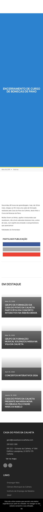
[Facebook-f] (5, 465)
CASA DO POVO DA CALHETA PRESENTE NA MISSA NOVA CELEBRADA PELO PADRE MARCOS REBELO (20, 402)
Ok (21, 509)
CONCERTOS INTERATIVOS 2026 (21, 375)
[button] (33, 7)
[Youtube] (10, 465)
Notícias (15, 169)
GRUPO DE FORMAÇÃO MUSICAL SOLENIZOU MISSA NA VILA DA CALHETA (21, 341)
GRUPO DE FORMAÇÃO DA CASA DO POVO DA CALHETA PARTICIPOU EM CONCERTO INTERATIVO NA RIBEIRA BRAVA (21, 309)
